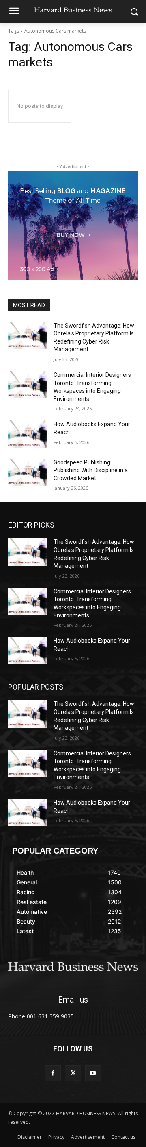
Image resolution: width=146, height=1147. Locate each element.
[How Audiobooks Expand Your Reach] (27, 434)
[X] (73, 1073)
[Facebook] (53, 1073)
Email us (73, 1000)
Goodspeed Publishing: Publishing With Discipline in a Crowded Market (91, 470)
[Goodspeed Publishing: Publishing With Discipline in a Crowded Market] (27, 472)
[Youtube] (93, 1073)
